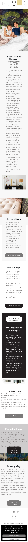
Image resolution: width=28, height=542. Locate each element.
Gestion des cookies (14, 539)
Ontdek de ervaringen (14, 503)
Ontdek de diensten (14, 416)
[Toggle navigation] (4, 3)
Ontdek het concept (14, 305)
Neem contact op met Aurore (14, 450)
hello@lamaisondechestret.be (15, 523)
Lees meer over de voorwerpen (14, 319)
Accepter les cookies (14, 535)
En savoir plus (14, 532)
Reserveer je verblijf (14, 255)
